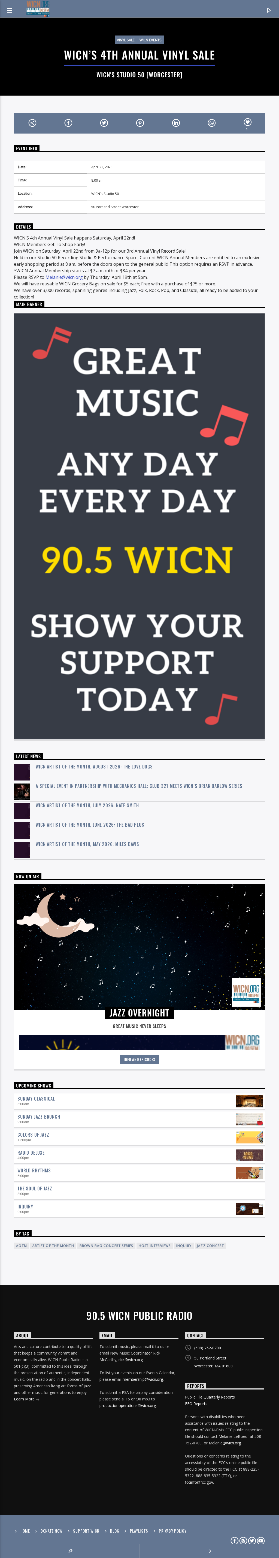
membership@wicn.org (143, 1379)
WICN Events (151, 39)
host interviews (155, 1245)
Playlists (139, 1531)
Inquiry (25, 1206)
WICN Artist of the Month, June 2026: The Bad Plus (90, 824)
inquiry (184, 1245)
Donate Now (51, 1531)
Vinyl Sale (126, 39)
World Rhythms (34, 1170)
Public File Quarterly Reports (210, 1397)
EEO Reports (196, 1403)
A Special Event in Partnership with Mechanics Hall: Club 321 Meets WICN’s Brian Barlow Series (139, 786)
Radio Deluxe (31, 1152)
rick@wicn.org (131, 1359)
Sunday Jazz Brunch (38, 1116)
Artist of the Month (53, 1245)
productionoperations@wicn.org (127, 1405)
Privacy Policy (172, 1531)
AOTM (21, 1245)
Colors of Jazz (33, 1134)
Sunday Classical (36, 1098)
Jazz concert (210, 1245)
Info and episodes (139, 1059)
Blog (114, 1531)
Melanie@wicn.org (64, 277)
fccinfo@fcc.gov (199, 1482)
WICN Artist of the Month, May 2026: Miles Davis (87, 844)
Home (25, 1531)
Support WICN (86, 1531)
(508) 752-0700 (207, 1347)
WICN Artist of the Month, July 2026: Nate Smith (87, 805)
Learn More (25, 1399)
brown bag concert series (106, 1245)
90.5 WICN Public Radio (139, 1315)
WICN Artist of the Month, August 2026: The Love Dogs (94, 766)
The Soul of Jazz (34, 1188)
